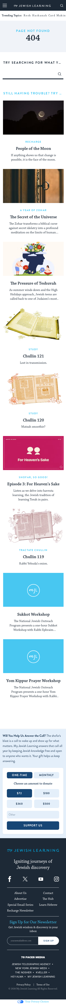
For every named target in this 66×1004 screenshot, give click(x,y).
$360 (19, 804)
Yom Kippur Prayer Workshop (33, 681)
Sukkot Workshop (33, 614)
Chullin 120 (33, 420)
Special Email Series (20, 905)
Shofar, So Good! (33, 477)
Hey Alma (17, 976)
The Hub (48, 899)
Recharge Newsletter (20, 911)
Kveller (41, 972)
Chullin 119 (33, 557)
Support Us (33, 825)
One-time (19, 775)
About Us (20, 893)
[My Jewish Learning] (33, 853)
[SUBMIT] (59, 75)
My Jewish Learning (41, 976)
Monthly (46, 775)
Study (33, 349)
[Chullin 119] (33, 526)
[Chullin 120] (33, 389)
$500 (46, 804)
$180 (46, 793)
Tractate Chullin (33, 550)
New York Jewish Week (31, 968)
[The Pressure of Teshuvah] (33, 259)
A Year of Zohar (33, 210)
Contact (48, 893)
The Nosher (23, 972)
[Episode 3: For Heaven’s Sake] (33, 453)
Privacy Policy (23, 984)
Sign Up (48, 940)
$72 (19, 793)
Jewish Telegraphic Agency (31, 964)
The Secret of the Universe (33, 217)
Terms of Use (42, 984)
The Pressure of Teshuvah (33, 283)
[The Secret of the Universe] (33, 186)
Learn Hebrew (48, 905)
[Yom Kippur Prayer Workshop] (33, 656)
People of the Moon (33, 148)
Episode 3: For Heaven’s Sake (33, 484)
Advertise (20, 899)
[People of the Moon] (33, 118)
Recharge (33, 142)
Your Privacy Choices (37, 1001)
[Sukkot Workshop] (33, 590)
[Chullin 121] (33, 325)
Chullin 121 (33, 356)
